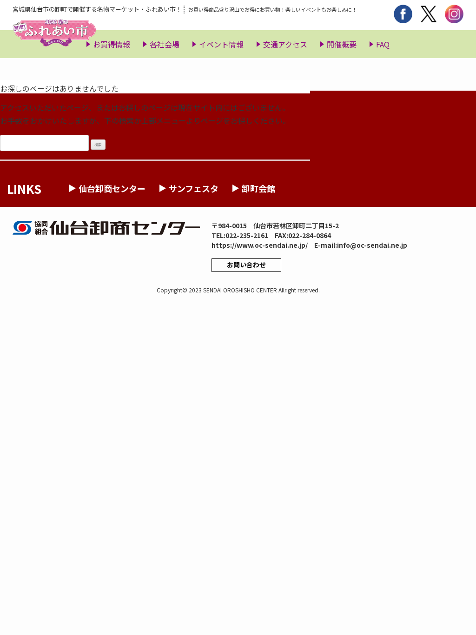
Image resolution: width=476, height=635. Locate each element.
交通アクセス (285, 44)
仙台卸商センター (112, 188)
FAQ (383, 44)
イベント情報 (221, 44)
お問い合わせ (246, 264)
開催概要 (342, 44)
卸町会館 (258, 188)
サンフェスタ (193, 188)
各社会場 (164, 44)
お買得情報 (111, 44)
